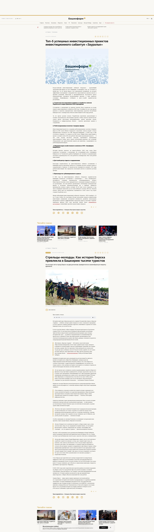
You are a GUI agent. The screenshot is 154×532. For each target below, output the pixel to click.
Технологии (74, 22)
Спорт (65, 22)
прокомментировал (72, 353)
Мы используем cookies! (51, 526)
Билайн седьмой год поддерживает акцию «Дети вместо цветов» (97, 27)
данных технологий (62, 528)
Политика (47, 22)
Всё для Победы (87, 22)
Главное (42, 22)
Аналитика (95, 22)
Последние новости (109, 22)
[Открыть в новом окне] (54, 213)
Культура (80, 22)
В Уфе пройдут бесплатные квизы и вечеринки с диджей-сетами (73, 27)
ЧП (69, 22)
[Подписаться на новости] (82, 213)
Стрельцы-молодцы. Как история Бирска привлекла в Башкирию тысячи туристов (53, 27)
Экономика (53, 22)
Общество (60, 22)
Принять (104, 527)
